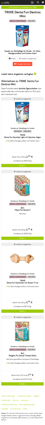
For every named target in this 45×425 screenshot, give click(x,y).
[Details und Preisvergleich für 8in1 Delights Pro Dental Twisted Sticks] (22, 332)
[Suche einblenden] (38, 2)
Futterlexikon (6, 400)
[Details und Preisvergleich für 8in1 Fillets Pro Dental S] (22, 186)
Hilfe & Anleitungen (8, 396)
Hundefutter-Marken (24, 396)
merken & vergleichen (28, 59)
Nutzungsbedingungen (27, 405)
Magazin (37, 396)
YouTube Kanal (15, 409)
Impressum (25, 400)
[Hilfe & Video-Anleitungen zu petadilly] (43, 2)
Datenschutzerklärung (9, 405)
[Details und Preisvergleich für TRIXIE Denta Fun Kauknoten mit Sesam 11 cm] (22, 259)
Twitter (25, 409)
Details (13, 59)
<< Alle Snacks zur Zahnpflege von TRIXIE (22, 7)
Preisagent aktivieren (23, 64)
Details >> (22, 165)
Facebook (5, 409)
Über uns (15, 400)
